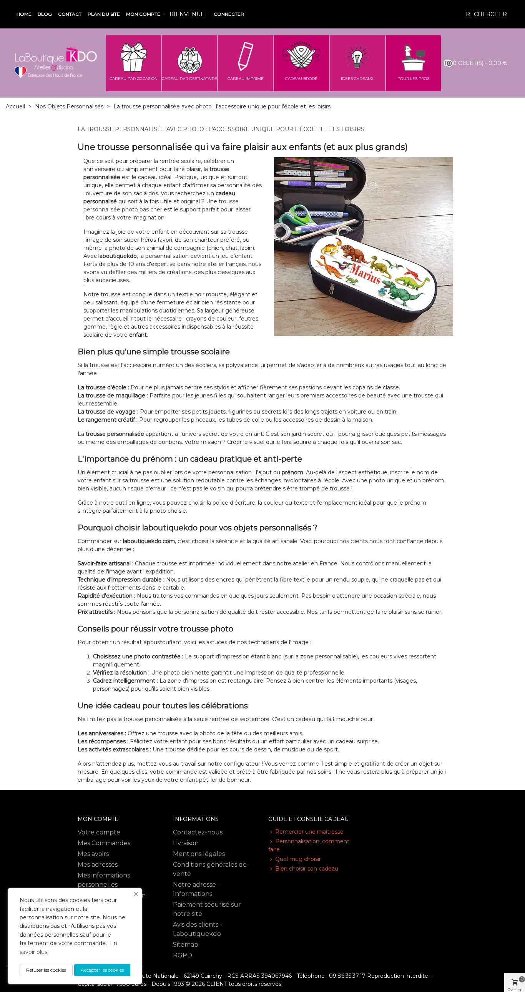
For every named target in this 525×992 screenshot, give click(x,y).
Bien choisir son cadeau (306, 868)
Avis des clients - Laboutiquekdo (197, 929)
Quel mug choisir (298, 859)
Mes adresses (98, 864)
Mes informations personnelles (104, 880)
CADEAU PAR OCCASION (134, 78)
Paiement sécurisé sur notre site (207, 909)
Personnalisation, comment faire (308, 845)
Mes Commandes (104, 843)
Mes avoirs (93, 853)
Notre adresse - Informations (196, 889)
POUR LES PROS (413, 78)
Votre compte (99, 832)
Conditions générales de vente (210, 869)
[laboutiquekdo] (55, 63)
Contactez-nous (198, 832)
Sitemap (185, 944)
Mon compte (143, 14)
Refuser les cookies (46, 970)
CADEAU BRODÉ (301, 78)
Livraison (186, 843)
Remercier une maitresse (309, 831)
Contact (69, 14)
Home (24, 14)
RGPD (182, 955)
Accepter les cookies (102, 970)
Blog (45, 14)
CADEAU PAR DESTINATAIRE (189, 78)
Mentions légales (199, 853)
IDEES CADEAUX (357, 78)
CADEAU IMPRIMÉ (246, 78)
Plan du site (104, 14)
